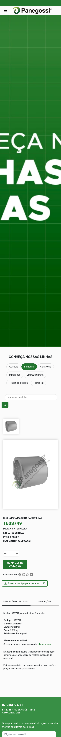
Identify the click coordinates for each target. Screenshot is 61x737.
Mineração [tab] (14, 374)
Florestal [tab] (38, 382)
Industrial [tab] (29, 366)
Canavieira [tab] (45, 366)
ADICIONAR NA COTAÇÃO (15, 565)
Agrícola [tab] (13, 366)
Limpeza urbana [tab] (34, 374)
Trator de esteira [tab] (18, 382)
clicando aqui (44, 644)
